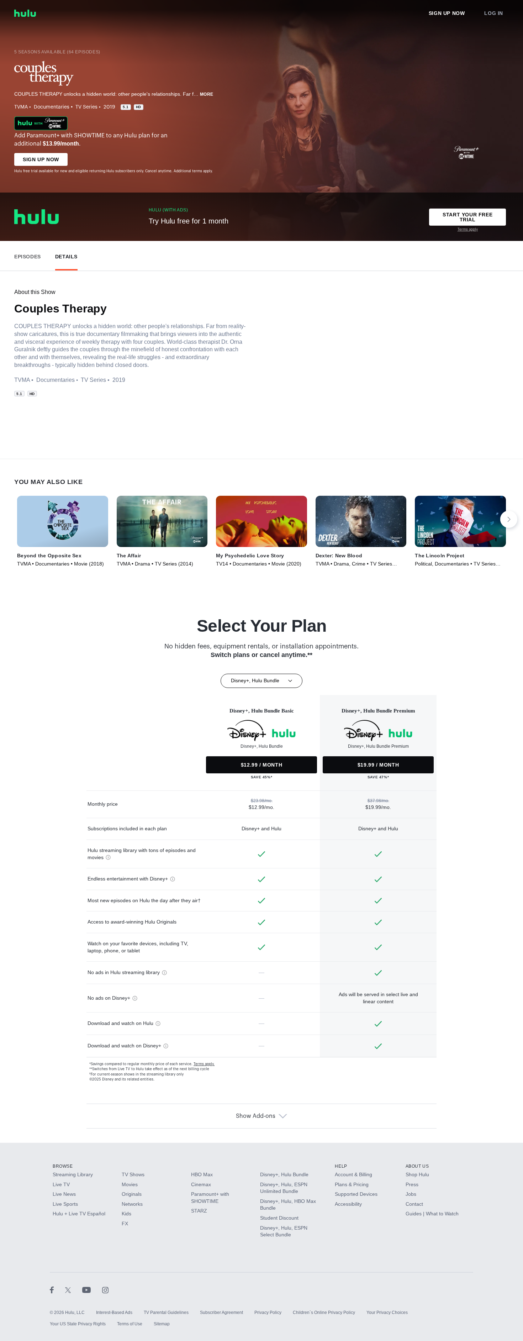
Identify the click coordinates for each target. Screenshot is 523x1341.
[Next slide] (508, 519)
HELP (341, 1166)
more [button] (206, 94)
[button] (27, 255)
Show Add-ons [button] (255, 1116)
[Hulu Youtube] (92, 1290)
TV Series (86, 107)
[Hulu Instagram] (105, 1290)
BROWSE (63, 1166)
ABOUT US (417, 1166)
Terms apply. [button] (204, 1064)
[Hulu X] (73, 1290)
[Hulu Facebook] (57, 1290)
